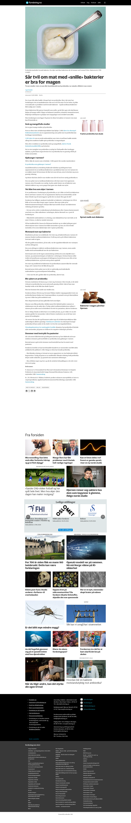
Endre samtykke (34, 739)
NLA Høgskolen (59, 748)
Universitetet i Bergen (88, 788)
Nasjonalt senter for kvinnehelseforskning (66, 770)
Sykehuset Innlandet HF (89, 777)
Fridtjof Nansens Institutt (34, 771)
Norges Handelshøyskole (62, 785)
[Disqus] (65, 412)
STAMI (84, 769)
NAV (29, 800)
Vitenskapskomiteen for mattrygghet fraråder (40, 327)
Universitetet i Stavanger (89, 794)
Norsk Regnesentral (60, 795)
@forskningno (88, 699)
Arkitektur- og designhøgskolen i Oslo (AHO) (39, 750)
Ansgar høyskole (32, 748)
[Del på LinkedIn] (32, 391)
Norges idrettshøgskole (61, 791)
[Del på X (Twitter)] (29, 391)
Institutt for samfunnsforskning (36, 788)
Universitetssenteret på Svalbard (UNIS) (92, 798)
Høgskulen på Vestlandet (34, 784)
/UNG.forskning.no (89, 706)
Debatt (83, 2)
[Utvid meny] (105, 2)
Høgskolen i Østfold (33, 779)
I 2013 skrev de (30, 138)
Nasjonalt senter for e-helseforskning (65, 768)
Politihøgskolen (87, 748)
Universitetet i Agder (88, 786)
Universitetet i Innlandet (89, 790)
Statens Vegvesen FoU (88, 771)
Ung (88, 2)
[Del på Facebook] (26, 391)
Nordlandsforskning (61, 780)
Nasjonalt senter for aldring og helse (64, 766)
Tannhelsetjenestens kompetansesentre (93, 779)
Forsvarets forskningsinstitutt (35, 767)
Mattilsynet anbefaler (53, 322)
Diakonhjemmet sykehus (34, 755)
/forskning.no (88, 702)
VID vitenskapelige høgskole (90, 805)
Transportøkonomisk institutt (90, 781)
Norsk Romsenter (60, 798)
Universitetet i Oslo (87, 792)
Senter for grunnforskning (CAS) (91, 763)
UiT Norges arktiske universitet (90, 784)
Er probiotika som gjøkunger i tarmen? (38, 164)
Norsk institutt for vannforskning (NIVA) (66, 804)
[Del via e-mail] (34, 391)
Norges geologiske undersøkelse (64, 789)
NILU (29, 808)
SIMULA (85, 758)
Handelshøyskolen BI (33, 773)
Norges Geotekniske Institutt (63, 783)
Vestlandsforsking (87, 801)
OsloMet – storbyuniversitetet (63, 806)
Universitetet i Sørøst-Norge (90, 796)
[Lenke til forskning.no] (51, 2)
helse (38, 387)
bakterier (45, 387)
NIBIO (29, 802)
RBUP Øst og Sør (87, 753)
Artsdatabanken (32, 753)
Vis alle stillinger (65, 530)
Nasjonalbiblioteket (60, 760)
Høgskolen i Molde (32, 777)
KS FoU (30, 790)
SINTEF (85, 761)
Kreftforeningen (32, 792)
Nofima (57, 776)
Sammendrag (40, 374)
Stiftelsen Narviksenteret (89, 773)
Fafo (29, 761)
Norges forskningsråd (61, 787)
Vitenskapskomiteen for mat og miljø (92, 807)
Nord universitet (59, 778)
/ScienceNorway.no (89, 709)
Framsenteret (31, 769)
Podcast (93, 2)
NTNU (57, 758)
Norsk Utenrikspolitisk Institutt (63, 800)
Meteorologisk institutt (33, 798)
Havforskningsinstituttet (34, 775)
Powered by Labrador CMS (65, 814)
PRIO (84, 750)
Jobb (99, 2)
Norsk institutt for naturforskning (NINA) (66, 802)
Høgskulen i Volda (32, 781)
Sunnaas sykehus (87, 775)
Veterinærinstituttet (88, 803)
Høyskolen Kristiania (33, 786)
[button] (28, 517)
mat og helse (30, 387)
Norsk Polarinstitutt (60, 793)
